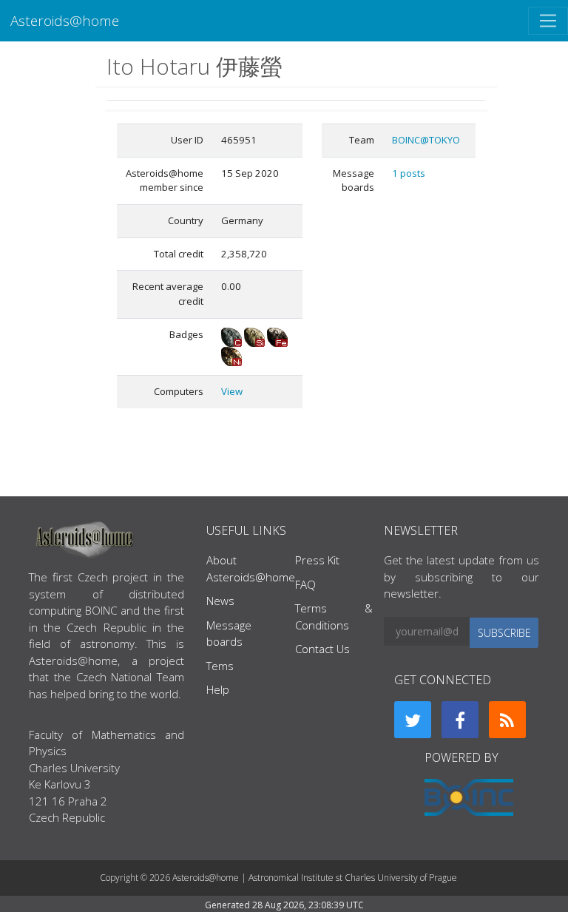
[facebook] (460, 719)
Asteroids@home (64, 20)
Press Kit (317, 560)
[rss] (507, 719)
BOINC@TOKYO (426, 139)
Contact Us (322, 648)
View (232, 391)
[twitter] (412, 719)
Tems (220, 665)
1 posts (408, 173)
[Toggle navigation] (548, 21)
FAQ (305, 584)
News (220, 600)
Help (217, 689)
